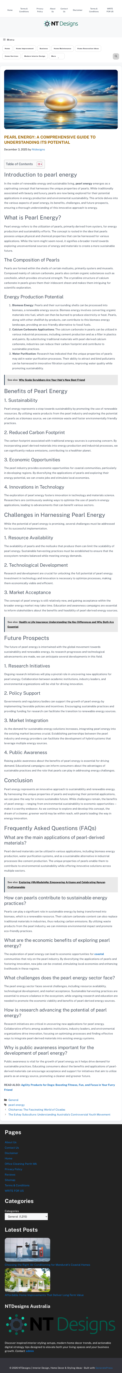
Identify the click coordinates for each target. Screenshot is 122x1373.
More (53, 56)
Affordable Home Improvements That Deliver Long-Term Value (44, 1295)
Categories (12, 1211)
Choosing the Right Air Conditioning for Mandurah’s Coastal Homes (47, 1264)
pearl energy (16, 1104)
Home (10, 10)
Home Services (11, 56)
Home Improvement (25, 48)
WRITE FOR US (110, 10)
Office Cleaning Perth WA (21, 1163)
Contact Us (64, 10)
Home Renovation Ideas (88, 48)
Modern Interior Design (34, 56)
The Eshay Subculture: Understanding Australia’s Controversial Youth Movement (59, 1114)
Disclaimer (77, 10)
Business (44, 48)
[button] (116, 56)
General (13, 1100)
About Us (52, 10)
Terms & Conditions (24, 10)
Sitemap (10, 1180)
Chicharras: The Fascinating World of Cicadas (36, 1109)
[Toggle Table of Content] (37, 164)
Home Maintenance (62, 48)
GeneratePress (104, 1368)
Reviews (10, 1174)
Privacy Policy (40, 10)
